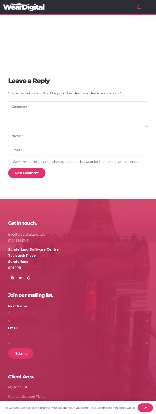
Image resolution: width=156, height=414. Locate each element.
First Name (17, 306)
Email (13, 328)
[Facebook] (12, 278)
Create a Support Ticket (27, 397)
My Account (17, 387)
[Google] (28, 278)
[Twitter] (20, 278)
